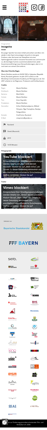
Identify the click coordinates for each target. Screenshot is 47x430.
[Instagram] (33, 7)
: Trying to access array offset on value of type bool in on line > (23, 224)
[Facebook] (40, 7)
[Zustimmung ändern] (5, 422)
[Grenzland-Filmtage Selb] (24, 7)
